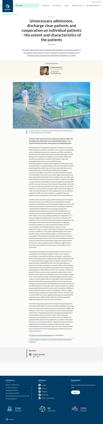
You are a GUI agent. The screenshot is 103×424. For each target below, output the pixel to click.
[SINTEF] (7, 6)
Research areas (77, 5)
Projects (15, 14)
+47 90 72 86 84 (54, 71)
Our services (57, 5)
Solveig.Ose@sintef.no (55, 73)
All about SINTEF (92, 5)
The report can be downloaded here (40, 335)
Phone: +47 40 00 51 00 (12, 385)
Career (66, 5)
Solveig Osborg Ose (56, 67)
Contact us (45, 5)
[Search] (16, 5)
